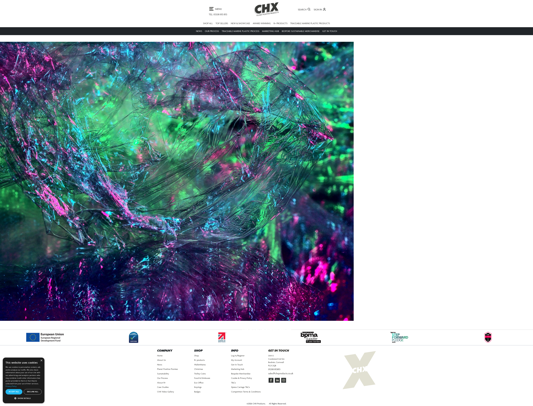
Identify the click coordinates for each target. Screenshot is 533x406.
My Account (236, 362)
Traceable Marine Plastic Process (240, 33)
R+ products (280, 26)
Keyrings (198, 390)
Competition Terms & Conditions (246, 394)
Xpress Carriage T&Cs (240, 390)
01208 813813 (274, 372)
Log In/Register (238, 358)
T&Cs (233, 385)
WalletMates (200, 367)
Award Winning (262, 26)
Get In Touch (329, 33)
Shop (196, 358)
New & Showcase (240, 26)
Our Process (212, 33)
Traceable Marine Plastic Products (310, 26)
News (199, 33)
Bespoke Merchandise (240, 376)
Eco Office (198, 385)
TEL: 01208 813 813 (218, 14)
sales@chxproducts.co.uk (280, 376)
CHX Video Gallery (165, 394)
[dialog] (23, 380)
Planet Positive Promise (167, 371)
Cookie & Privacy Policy (241, 380)
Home (160, 358)
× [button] (41, 361)
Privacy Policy (11, 386)
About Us (161, 362)
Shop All (208, 26)
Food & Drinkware (202, 380)
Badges (197, 394)
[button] (24, 398)
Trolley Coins (200, 376)
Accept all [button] (14, 391)
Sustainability (163, 376)
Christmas (198, 371)
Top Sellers (222, 26)
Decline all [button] (32, 391)
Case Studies (163, 390)
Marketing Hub (270, 33)
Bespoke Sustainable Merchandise (301, 33)
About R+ (161, 385)
